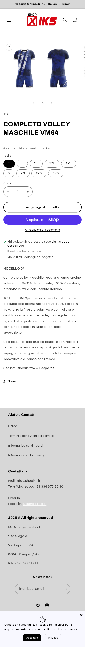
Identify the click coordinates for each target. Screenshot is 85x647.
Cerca (12, 426)
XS (23, 173)
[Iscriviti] (65, 589)
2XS (39, 173)
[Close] (81, 615)
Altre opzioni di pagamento (42, 230)
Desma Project (34, 503)
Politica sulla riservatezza (61, 629)
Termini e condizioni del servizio (31, 435)
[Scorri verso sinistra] (33, 103)
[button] (8, 20)
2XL (52, 163)
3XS (56, 173)
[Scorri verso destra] (51, 103)
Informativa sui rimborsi (25, 445)
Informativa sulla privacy (26, 455)
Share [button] (11, 381)
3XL (69, 163)
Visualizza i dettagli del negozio (30, 257)
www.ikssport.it (42, 368)
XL (36, 163)
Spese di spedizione (14, 148)
